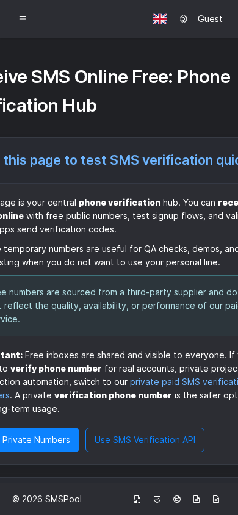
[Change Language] (160, 19)
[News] (216, 499)
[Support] (177, 499)
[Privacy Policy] (137, 499)
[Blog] (196, 499)
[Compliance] (157, 499)
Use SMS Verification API (145, 439)
